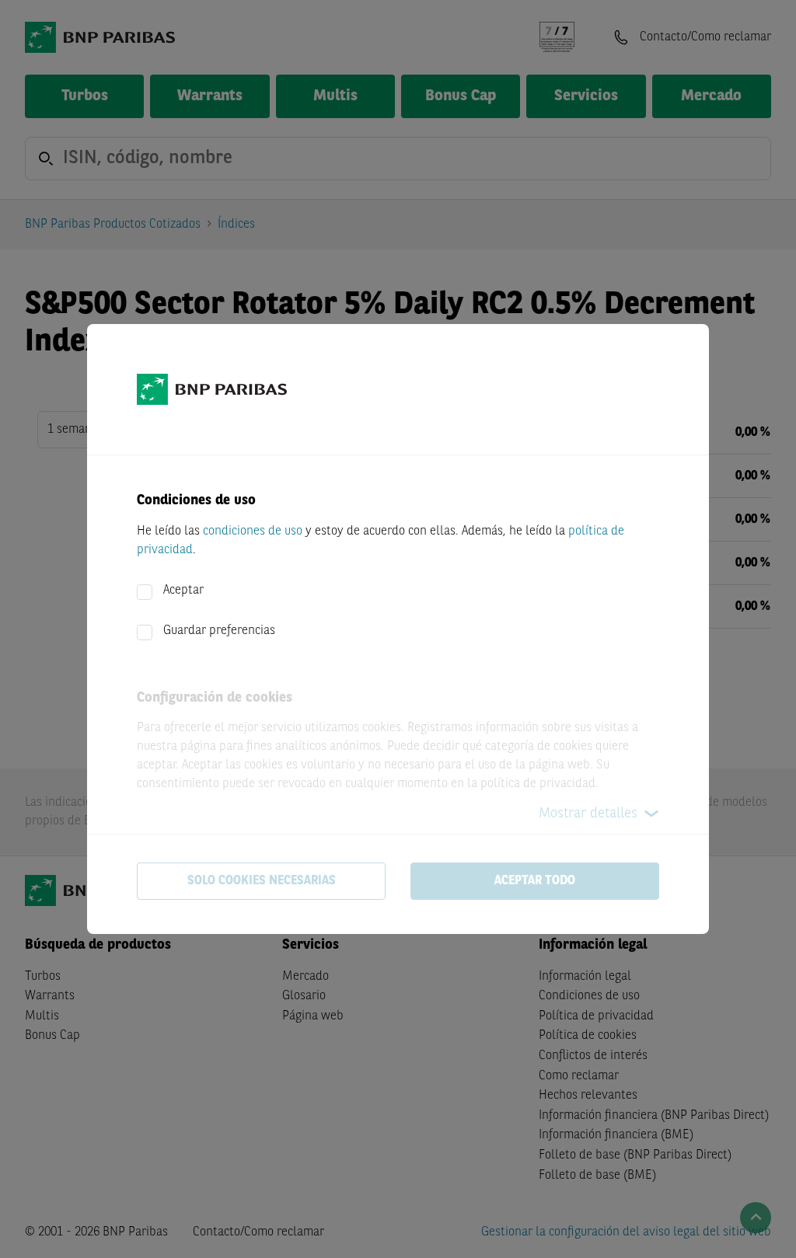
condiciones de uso (252, 531)
